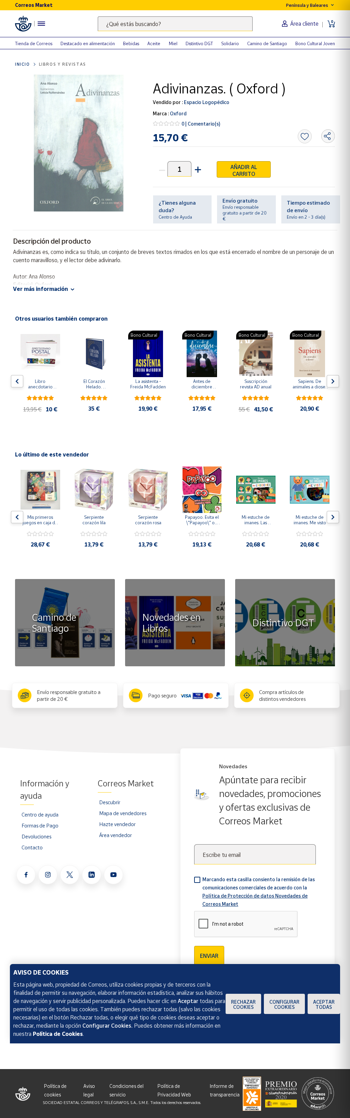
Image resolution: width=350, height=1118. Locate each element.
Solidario (230, 43)
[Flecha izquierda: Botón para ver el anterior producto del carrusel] (17, 381)
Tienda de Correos (33, 43)
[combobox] (175, 23)
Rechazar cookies (243, 1004)
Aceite (153, 43)
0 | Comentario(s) (200, 124)
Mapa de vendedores (122, 813)
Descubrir (109, 802)
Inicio (22, 64)
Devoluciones (36, 836)
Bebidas (131, 43)
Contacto (32, 847)
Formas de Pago (40, 825)
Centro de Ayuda (175, 217)
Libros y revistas (62, 64)
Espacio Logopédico (206, 102)
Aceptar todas (324, 1004)
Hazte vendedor (117, 824)
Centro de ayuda (40, 814)
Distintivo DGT (199, 43)
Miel (173, 43)
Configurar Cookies (284, 1004)
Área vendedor (115, 835)
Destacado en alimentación (87, 43)
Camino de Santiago (267, 43)
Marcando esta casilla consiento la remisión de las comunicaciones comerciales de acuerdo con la (258, 891)
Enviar (209, 955)
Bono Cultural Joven (315, 43)
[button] (197, 168)
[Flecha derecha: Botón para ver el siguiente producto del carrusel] (333, 381)
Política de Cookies (58, 1033)
